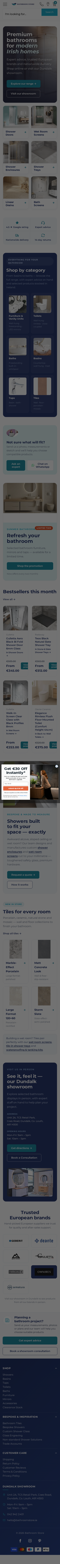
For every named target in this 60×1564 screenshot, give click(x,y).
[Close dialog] (56, 766)
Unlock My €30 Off (15, 788)
